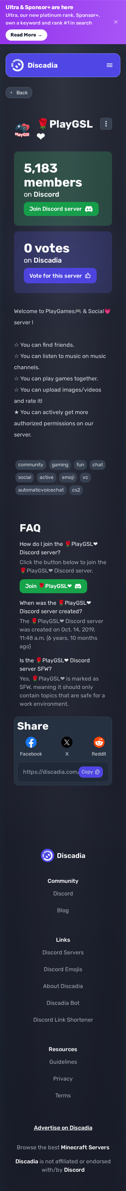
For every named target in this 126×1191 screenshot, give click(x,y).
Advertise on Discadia (63, 1127)
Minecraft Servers (85, 1147)
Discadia (26, 1161)
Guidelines (63, 1061)
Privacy (63, 1078)
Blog (63, 910)
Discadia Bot (63, 1003)
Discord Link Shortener (63, 1019)
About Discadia (63, 986)
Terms (63, 1095)
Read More (26, 35)
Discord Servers (63, 952)
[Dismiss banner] (115, 22)
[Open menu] (109, 65)
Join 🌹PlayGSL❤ (48, 586)
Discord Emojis (63, 969)
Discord (63, 893)
